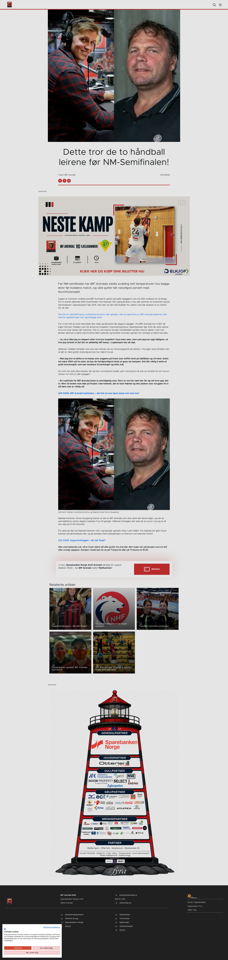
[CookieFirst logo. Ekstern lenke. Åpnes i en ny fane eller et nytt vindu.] (5, 929)
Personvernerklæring (51, 927)
